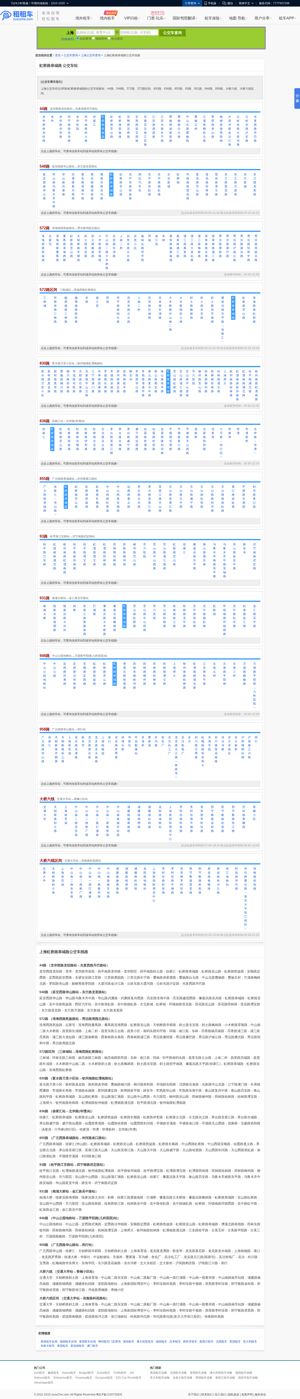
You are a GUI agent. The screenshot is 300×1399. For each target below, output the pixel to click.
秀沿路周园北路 (256, 248)
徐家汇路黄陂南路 (84, 620)
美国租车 (128, 1341)
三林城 (44, 301)
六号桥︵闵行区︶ (221, 443)
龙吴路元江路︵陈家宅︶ (176, 757)
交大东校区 (229, 745)
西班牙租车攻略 (248, 1377)
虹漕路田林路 (104, 554)
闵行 (256, 739)
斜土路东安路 (85, 246)
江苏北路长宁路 (162, 128)
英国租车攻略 (203, 1377)
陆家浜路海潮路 (54, 618)
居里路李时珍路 (201, 819)
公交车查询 (71, 55)
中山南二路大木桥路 (106, 252)
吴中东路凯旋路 (130, 186)
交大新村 (236, 743)
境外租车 (82, 18)
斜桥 (74, 608)
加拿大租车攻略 (182, 1377)
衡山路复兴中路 (149, 383)
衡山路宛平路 (162, 381)
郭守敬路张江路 (233, 819)
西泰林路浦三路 (213, 248)
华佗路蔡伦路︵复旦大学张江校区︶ (245, 898)
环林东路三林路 (55, 309)
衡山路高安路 (155, 381)
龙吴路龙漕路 (76, 747)
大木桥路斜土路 (181, 309)
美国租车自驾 (49, 1341)
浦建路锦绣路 (139, 817)
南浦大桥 (44, 612)
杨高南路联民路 (76, 309)
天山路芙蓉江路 (170, 498)
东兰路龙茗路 (254, 184)
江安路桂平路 (204, 673)
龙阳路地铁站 (160, 817)
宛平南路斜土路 (86, 128)
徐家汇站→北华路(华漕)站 (68, 421)
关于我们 (193, 1394)
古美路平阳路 (224, 673)
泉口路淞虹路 (233, 496)
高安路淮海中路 (82, 186)
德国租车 (161, 1341)
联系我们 (207, 1394)
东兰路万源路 (235, 184)
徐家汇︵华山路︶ (55, 500)
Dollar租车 (103, 1372)
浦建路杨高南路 (128, 819)
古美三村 (234, 669)
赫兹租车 (53, 1372)
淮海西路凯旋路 (43, 248)
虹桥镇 (178, 178)
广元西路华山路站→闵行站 (69, 729)
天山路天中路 (181, 496)
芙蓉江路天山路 (160, 498)
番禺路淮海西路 (64, 248)
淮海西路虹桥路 (254, 309)
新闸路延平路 (124, 381)
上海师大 (225, 377)
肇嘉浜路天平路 (194, 556)
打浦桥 (94, 610)
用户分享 (262, 18)
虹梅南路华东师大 (202, 751)
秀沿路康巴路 (227, 246)
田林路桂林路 (212, 381)
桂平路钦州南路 (74, 556)
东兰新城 (245, 180)
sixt (132, 1372)
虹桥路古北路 (94, 439)
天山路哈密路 (201, 496)
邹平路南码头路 (118, 309)
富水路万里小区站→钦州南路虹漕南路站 (77, 363)
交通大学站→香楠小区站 (72, 799)
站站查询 (85, 38)
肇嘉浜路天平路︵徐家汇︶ (222, 319)
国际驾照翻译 (184, 18)
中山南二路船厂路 (86, 821)
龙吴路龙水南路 (96, 749)
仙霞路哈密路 (153, 439)
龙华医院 (77, 122)
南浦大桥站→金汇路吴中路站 (70, 598)
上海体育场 (69, 745)
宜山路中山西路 (187, 383)
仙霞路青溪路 (145, 439)
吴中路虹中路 (234, 616)
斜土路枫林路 (92, 246)
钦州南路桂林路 (231, 383)
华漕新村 (246, 435)
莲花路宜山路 (197, 184)
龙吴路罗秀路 (116, 747)
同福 (149, 238)
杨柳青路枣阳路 (221, 128)
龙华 (52, 118)
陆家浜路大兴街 (64, 618)
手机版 (212, 3)
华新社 (129, 741)
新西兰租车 (206, 1341)
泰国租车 (62, 1345)
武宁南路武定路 (254, 556)
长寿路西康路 (99, 381)
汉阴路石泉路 (80, 381)
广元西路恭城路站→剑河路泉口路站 (74, 478)
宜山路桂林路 (164, 616)
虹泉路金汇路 (244, 616)
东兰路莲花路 (226, 184)
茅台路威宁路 (128, 439)
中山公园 (54, 669)
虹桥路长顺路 (77, 439)
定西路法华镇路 (74, 675)
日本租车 (175, 1341)
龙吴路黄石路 (89, 747)
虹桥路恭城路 (102, 126)
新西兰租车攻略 (225, 1377)
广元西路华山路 (42, 749)
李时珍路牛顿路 (191, 819)
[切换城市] (67, 39)
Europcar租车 (104, 1377)
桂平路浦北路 (250, 381)
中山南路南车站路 (118, 821)
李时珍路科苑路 (181, 819)
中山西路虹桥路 (107, 498)
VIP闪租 (131, 18)
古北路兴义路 (102, 439)
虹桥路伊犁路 (86, 439)
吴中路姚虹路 (159, 184)
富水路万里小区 (42, 383)
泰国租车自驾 (87, 1341)
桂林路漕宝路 (218, 381)
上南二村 (121, 242)
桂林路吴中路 (184, 616)
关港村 (143, 741)
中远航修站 (136, 745)
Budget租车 (86, 1372)
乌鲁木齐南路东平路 (214, 560)
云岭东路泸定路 (246, 128)
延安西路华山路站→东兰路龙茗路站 (74, 166)
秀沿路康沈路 (241, 246)
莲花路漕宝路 (216, 184)
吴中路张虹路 (149, 184)
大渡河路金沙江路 (229, 130)
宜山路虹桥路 (174, 381)
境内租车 (107, 18)
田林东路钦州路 (134, 675)
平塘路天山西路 (187, 441)
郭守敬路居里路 (190, 880)
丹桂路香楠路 (243, 817)
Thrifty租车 (120, 1372)
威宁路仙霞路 (136, 439)
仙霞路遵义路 (128, 496)
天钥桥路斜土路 (62, 749)
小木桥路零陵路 (99, 248)
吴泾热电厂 (182, 745)
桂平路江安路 (44, 554)
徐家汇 (94, 120)
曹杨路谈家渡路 (170, 128)
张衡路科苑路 (254, 878)
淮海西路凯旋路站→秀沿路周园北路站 (76, 228)
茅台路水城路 (120, 439)
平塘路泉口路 (179, 439)
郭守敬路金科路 (212, 819)
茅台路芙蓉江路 (111, 441)
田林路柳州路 (206, 381)
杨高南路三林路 (65, 309)
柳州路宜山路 (199, 381)
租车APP (286, 18)
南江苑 (156, 240)
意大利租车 (250, 1341)
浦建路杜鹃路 (149, 817)
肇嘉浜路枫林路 (114, 618)
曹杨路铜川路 (61, 381)
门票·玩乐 (155, 18)
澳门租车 (92, 1345)
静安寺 (130, 375)
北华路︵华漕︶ (255, 441)
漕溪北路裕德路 (124, 675)
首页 (58, 55)
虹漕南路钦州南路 (237, 385)
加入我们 (220, 1394)
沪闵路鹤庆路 (242, 747)
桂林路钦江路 (174, 616)
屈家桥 (196, 433)
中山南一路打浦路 (97, 821)
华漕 (238, 431)
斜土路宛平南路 (212, 309)
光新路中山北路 (86, 383)
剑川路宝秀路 (196, 747)
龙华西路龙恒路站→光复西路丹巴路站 (74, 108)
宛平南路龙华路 (69, 128)
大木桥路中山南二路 (170, 313)
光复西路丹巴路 (255, 128)
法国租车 (221, 1341)
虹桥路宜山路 (111, 126)
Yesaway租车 (83, 1377)
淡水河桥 (222, 743)
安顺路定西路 (128, 126)
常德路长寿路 (105, 381)
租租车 (16, 15)
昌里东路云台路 (128, 248)
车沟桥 (156, 741)
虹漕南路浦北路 (243, 383)
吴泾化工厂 (169, 745)
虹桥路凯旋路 (120, 126)
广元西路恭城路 (44, 498)
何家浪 (229, 433)
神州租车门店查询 (109, 1341)
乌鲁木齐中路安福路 (224, 560)
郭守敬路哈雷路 (222, 819)
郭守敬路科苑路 (200, 880)
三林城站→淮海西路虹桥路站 (78, 289)
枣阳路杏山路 (212, 126)
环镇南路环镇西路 (224, 620)
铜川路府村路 (68, 381)
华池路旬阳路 (74, 381)
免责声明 (247, 1394)
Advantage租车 (43, 1382)
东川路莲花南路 (216, 749)
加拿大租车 (48, 1345)
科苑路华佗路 (236, 878)
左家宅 (50, 240)
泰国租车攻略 (198, 1372)
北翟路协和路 (204, 439)
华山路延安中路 (234, 556)
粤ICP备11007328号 (109, 1394)
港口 (109, 739)
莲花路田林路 (207, 184)
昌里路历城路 (149, 307)
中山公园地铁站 (44, 675)
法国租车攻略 (178, 1372)
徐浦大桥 (122, 743)
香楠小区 (254, 813)
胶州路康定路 (118, 381)
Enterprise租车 (62, 1377)
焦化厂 (162, 741)
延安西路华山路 (44, 186)
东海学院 (209, 743)
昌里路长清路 (114, 246)
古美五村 (214, 669)
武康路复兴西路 (73, 186)
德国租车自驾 (68, 1341)
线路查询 (101, 38)
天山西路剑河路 (212, 498)
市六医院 (193, 377)
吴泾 (189, 739)
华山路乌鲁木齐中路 (53, 190)
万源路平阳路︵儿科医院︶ (254, 685)
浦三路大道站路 (192, 248)
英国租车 (235, 1341)
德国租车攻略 (243, 1372)
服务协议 (260, 1394)
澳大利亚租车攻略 (221, 1372)
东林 (163, 238)
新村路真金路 (49, 381)
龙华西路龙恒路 (43, 128)
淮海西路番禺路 (57, 248)
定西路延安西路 (136, 128)
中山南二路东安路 (76, 821)
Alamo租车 (69, 1372)
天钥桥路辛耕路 (78, 248)
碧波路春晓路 (209, 878)
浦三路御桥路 (199, 246)
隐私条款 (233, 1394)
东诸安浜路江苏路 (145, 130)
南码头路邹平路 (142, 248)
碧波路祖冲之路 (218, 880)
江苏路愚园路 (153, 126)
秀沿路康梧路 (220, 246)
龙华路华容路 (60, 126)
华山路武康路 (63, 184)
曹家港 (149, 741)
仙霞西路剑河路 (162, 441)
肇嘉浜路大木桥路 (104, 620)
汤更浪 (212, 433)
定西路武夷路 (64, 673)
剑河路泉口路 (254, 496)
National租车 (42, 1377)
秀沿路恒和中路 (248, 248)
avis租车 (39, 1372)
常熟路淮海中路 (143, 383)
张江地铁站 (227, 876)
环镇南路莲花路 (187, 186)
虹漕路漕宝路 (94, 554)
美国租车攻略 (158, 1372)
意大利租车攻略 (160, 1377)
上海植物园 (102, 745)
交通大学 (44, 813)
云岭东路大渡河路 (238, 130)
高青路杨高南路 (170, 248)
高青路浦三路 (177, 246)
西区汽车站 (140, 182)
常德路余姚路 (111, 381)
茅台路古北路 (139, 496)
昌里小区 (135, 242)
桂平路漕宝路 (84, 554)
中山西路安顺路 (118, 498)
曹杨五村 (196, 122)
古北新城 (168, 180)
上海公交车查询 (91, 55)
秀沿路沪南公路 (234, 248)
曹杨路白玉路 (179, 126)
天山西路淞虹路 (222, 498)
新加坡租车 (78, 1345)
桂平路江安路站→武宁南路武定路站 (72, 536)
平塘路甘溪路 (170, 439)
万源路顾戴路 (244, 673)
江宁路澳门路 (93, 381)
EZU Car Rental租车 (129, 1377)
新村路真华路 (55, 381)
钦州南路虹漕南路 (256, 385)
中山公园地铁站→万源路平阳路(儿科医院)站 (79, 655)
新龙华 (83, 741)
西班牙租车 (190, 1341)
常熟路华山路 (136, 381)
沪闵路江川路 (249, 747)
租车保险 (212, 18)
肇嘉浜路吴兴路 (101, 186)
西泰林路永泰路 (206, 248)
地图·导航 (237, 18)
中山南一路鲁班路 (107, 821)
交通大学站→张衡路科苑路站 (82, 860)
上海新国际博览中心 (170, 823)
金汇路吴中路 (254, 616)
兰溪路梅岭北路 (204, 128)
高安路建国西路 (92, 186)
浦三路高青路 (185, 246)
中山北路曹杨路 (187, 128)
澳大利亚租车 (145, 1341)
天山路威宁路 (191, 496)
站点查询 (117, 38)
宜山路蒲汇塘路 (181, 383)
